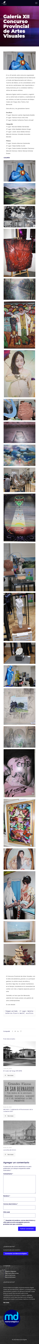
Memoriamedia (10, 1275)
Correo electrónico (10, 1204)
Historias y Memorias (12, 1273)
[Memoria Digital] (4, 3)
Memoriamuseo (10, 1277)
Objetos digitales (10, 1271)
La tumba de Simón (9, 1150)
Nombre (6, 1196)
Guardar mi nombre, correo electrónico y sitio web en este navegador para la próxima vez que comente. (19, 1222)
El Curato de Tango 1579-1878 (12, 1071)
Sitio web (6, 1212)
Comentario (8, 1174)
